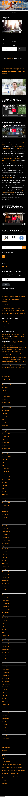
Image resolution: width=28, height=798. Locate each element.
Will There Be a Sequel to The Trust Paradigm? (13, 313)
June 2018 (4, 589)
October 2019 (5, 543)
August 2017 (5, 618)
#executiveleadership (7, 177)
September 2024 (6, 408)
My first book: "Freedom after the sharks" (12, 767)
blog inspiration (6, 747)
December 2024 (6, 402)
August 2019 (5, 549)
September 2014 (6, 718)
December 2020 (6, 502)
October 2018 (5, 577)
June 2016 (4, 658)
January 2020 (5, 534)
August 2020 (5, 514)
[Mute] (22, 115)
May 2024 (4, 419)
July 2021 (4, 485)
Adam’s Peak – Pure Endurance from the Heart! (13, 296)
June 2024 (4, 416)
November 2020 (6, 505)
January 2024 (5, 431)
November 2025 (6, 379)
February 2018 (5, 600)
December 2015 (6, 675)
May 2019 (4, 557)
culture (18, 148)
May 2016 (4, 661)
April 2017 (4, 629)
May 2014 (4, 730)
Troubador (5, 321)
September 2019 (6, 546)
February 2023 (6, 442)
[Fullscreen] (24, 115)
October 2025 (5, 382)
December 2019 (6, 537)
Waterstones (6, 323)
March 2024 (5, 425)
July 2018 (4, 586)
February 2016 (5, 669)
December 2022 (6, 448)
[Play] (3, 115)
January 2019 (5, 569)
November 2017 (6, 609)
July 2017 (4, 620)
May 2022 (4, 462)
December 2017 (6, 606)
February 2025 (6, 396)
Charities (4, 756)
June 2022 (4, 459)
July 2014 (4, 724)
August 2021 (5, 482)
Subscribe (21, 49)
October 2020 (5, 508)
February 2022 (6, 468)
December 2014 (6, 710)
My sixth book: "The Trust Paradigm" (11, 773)
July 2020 (4, 517)
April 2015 (4, 698)
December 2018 (6, 572)
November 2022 (6, 451)
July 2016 (4, 655)
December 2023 (6, 433)
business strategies (7, 753)
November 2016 (6, 643)
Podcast (4, 780)
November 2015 (6, 678)
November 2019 (6, 540)
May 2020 (4, 523)
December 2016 (6, 641)
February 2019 (5, 566)
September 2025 (6, 385)
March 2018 (5, 597)
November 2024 (6, 405)
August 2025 (5, 387)
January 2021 (5, 500)
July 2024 (4, 413)
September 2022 (6, 456)
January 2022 (5, 471)
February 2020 (6, 531)
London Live (11, 144)
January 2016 (5, 672)
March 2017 (5, 632)
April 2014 (4, 733)
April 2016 (4, 664)
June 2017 (4, 623)
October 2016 (5, 646)
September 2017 (6, 615)
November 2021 (6, 477)
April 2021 (4, 491)
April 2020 (5, 526)
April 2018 (4, 595)
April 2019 (4, 560)
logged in (10, 58)
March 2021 (5, 494)
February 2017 (5, 635)
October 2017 (5, 612)
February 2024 (6, 428)
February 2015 (5, 704)
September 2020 (6, 511)
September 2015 (6, 684)
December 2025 (6, 376)
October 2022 (5, 454)
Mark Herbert (10, 192)
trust (16, 146)
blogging (4, 750)
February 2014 (5, 738)
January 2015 (5, 707)
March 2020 (5, 528)
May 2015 (4, 695)
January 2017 (5, 638)
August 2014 (5, 721)
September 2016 (6, 649)
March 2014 (5, 736)
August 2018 (5, 583)
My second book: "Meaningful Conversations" (13, 770)
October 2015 (5, 681)
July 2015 (4, 689)
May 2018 (4, 592)
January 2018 (5, 603)
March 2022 (5, 465)
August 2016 (5, 652)
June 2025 (4, 393)
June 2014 (4, 727)
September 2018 (6, 580)
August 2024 (5, 410)
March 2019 (5, 563)
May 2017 (4, 626)
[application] (14, 110)
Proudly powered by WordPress (9, 793)
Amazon (5, 325)
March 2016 (5, 666)
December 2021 (6, 474)
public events (5, 783)
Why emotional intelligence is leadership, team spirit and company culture (14, 361)
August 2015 (5, 687)
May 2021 (4, 488)
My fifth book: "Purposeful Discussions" (12, 764)
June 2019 (4, 554)
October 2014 (5, 715)
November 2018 (6, 574)
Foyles (4, 326)
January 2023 (5, 445)
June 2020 (4, 520)
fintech (4, 758)
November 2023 (6, 436)
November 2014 (6, 712)
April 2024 (4, 422)
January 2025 (5, 399)
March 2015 (5, 701)
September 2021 (6, 479)
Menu (14, 12)
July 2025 (4, 390)
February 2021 (5, 497)
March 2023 (5, 439)
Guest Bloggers (6, 761)
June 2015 (4, 692)
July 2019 (4, 551)
